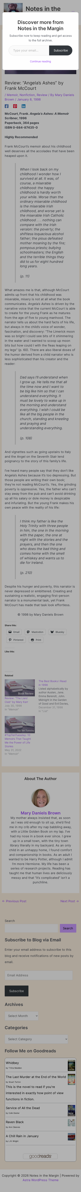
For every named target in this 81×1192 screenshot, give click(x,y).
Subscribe (61, 50)
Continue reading (40, 61)
